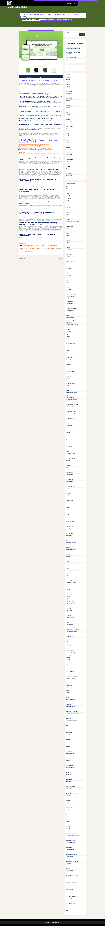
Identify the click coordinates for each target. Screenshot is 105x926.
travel (67, 802)
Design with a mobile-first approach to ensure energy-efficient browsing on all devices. (39, 153)
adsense (68, 207)
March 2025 (68, 117)
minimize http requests (55, 248)
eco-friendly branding (52, 245)
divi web (68, 385)
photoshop (68, 655)
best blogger (69, 249)
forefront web (69, 446)
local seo (68, 547)
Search (67, 32)
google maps (69, 477)
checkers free (69, 315)
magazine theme (70, 563)
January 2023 (69, 178)
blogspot (68, 284)
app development (70, 226)
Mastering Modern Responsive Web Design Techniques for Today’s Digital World (75, 56)
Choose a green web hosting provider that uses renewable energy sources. (36, 149)
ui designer (68, 816)
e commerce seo (70, 402)
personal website (70, 650)
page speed (69, 645)
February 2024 (69, 147)
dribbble (68, 388)
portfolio (68, 664)
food (67, 441)
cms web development (71, 320)
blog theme (68, 275)
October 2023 (69, 156)
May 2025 (68, 112)
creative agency (69, 338)
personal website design (71, 652)
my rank (67, 605)
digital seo (68, 376)
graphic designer (70, 502)
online (67, 622)
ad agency (68, 198)
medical (68, 589)
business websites (70, 310)
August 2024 (69, 133)
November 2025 (69, 98)
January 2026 (69, 93)
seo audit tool (69, 737)
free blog (68, 451)
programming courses (71, 680)
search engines (69, 718)
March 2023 (68, 173)
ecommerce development (72, 404)
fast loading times (47, 247)
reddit (67, 697)
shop (67, 770)
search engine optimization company (74, 716)
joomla (67, 531)
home (67, 507)
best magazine (69, 254)
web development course (72, 861)
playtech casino (69, 659)
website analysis (69, 870)
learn (67, 540)
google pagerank (70, 481)
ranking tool (68, 690)
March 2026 (68, 89)
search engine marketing (71, 709)
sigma (67, 777)
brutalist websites (70, 301)
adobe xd (68, 202)
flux (66, 439)
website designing (70, 877)
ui (66, 814)
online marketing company (72, 631)
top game (68, 800)
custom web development (72, 345)
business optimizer (70, 303)
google (67, 470)
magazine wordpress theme (72, 566)
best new (68, 256)
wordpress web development (72, 901)
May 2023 (68, 168)
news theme (69, 610)
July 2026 (68, 79)
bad (67, 245)
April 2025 (68, 114)
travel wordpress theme (71, 809)
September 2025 (70, 103)
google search (69, 484)
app (67, 223)
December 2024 (69, 124)
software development (71, 786)
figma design (69, 434)
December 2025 (69, 96)
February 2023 (69, 175)
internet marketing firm (71, 526)
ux (66, 823)
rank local (68, 687)
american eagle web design (72, 221)
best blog (68, 247)
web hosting (69, 863)
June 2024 (68, 138)
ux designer (68, 826)
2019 (67, 186)
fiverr (67, 437)
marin (67, 575)
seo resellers (69, 751)
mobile (67, 598)
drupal (67, 390)
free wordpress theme (71, 453)
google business (69, 474)
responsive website (70, 699)
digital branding (69, 369)
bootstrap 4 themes (70, 291)
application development (71, 231)
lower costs (46, 248)
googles (68, 498)
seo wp (67, 758)
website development (71, 880)
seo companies (69, 739)
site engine (68, 781)
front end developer (70, 458)
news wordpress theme (71, 612)
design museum (69, 357)
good (67, 467)
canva (67, 313)
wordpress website (70, 903)
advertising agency (70, 209)
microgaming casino (70, 594)
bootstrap (68, 287)
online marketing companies (72, 629)
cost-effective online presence (38, 245)
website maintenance (71, 882)
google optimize (69, 479)
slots (67, 784)
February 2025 (69, 119)
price (67, 673)
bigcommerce (69, 268)
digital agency (69, 366)
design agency (69, 352)
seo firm (68, 746)
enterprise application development (74, 427)
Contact (75, 3)
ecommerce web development (73, 416)
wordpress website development (73, 905)
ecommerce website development (74, 423)
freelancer (68, 456)
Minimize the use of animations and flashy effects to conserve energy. (35, 146)
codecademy (69, 327)
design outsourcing (70, 359)
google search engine (71, 486)
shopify (67, 772)
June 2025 (68, 110)
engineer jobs (69, 425)
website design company (71, 875)
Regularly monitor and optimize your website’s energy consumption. (34, 155)
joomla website (69, 533)
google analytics (69, 472)
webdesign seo (69, 866)
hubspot (68, 516)
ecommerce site (70, 409)
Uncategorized (36, 19)
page (67, 641)
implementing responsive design (73, 519)
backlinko (68, 242)
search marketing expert (71, 720)
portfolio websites (70, 671)
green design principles (25, 248)
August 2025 (69, 105)
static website (69, 791)
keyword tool (69, 535)
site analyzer (69, 779)
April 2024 (68, 142)
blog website (69, 280)
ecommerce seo (70, 406)
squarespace (69, 788)
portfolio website (70, 669)
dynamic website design (71, 399)
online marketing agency (71, 627)
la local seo (68, 538)
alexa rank (68, 216)
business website (70, 306)
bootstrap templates (71, 294)
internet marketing (70, 523)
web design (68, 837)
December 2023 (69, 152)
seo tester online (70, 753)
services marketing (70, 767)
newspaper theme (70, 617)
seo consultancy (69, 744)
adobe (67, 200)
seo (67, 727)
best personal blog (70, 261)
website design (69, 873)
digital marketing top (70, 373)
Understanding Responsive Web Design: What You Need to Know (75, 60)
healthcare (68, 505)
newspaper (68, 615)
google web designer (71, 495)
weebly (67, 884)
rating (67, 692)
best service (69, 263)
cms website (69, 322)
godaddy (68, 465)
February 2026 (69, 91)
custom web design (70, 343)
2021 (67, 191)
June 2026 (68, 81)
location (68, 554)
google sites (69, 488)
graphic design (69, 500)
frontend (68, 460)
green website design (37, 248)
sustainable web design (71, 793)
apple (67, 228)
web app (68, 830)
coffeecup (68, 329)
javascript (68, 528)
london (67, 559)
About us (69, 3)
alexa (67, 214)
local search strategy (71, 545)
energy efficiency (24, 247)
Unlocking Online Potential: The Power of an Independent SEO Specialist (75, 48)
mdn (67, 584)
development (69, 364)
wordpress (68, 894)
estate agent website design (72, 430)
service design (69, 762)
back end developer (70, 238)
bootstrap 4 (68, 289)
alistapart (68, 219)
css (66, 341)
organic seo (68, 638)
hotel (67, 509)
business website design (71, 308)
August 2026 (68, 77)
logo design (68, 556)
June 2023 (68, 166)
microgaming (69, 591)
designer (68, 362)
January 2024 (69, 149)
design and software (70, 355)
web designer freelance (71, 854)
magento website (70, 573)
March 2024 (68, 145)
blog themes (69, 277)
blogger (67, 282)
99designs (68, 193)
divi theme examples (70, 383)
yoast (67, 910)
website (68, 868)
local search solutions (71, 542)
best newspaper (69, 259)
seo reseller (68, 748)
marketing (68, 577)
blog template (69, 273)
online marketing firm (70, 634)
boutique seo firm (70, 296)
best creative (69, 252)
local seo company (70, 549)
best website (69, 266)
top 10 (67, 798)
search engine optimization (72, 713)
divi (66, 381)
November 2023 (69, 154)
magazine (68, 561)
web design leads (70, 849)
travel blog (68, 805)
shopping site (69, 774)
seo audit (68, 734)
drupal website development (72, 395)
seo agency (68, 730)
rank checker (69, 685)
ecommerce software (71, 411)
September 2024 (70, 131)
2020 (67, 188)
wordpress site (69, 898)
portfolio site (69, 666)
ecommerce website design (72, 420)
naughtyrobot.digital (17, 7)
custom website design (71, 348)
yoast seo (68, 912)
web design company (71, 842)
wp (66, 908)
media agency (69, 587)
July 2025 (68, 107)
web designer (69, 852)
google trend (69, 491)
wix (66, 891)
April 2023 (68, 171)
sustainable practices (53, 250)
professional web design (71, 676)
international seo (70, 521)
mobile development (70, 601)
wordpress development (71, 896)
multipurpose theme (70, 603)
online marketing (69, 624)
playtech (68, 657)
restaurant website (70, 706)
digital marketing (70, 371)
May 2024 (68, 140)
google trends (69, 493)
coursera (68, 336)
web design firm (69, 847)
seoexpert (68, 760)
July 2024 (68, 135)
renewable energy (43, 250)
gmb (67, 463)
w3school (68, 828)
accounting (68, 195)
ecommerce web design (71, 413)
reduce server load (33, 250)
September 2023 (69, 159)
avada (67, 235)
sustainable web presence (26, 251)
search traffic (69, 723)
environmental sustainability (36, 247)
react (67, 695)
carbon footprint (27, 245)
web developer (69, 856)
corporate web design (71, 334)
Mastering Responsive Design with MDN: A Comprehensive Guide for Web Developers (75, 52)
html (67, 512)
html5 (67, 514)
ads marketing (69, 205)
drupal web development (71, 392)
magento (68, 568)
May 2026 (68, 84)
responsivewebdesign (71, 702)
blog (67, 270)
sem (67, 725)
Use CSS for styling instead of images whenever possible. (32, 145)
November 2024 (69, 126)
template (68, 795)
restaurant (68, 704)
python (67, 683)
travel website (69, 807)
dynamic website (70, 397)
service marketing (70, 765)
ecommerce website (70, 418)
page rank (68, 643)
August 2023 (68, 161)
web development (70, 859)
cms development (70, 317)
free (67, 448)
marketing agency (70, 580)
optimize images (24, 250)
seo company (69, 741)
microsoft (68, 596)
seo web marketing (70, 755)
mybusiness (68, 608)
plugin (67, 662)
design (67, 350)
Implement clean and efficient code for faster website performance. (35, 148)
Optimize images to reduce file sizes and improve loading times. (34, 144)
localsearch (68, 552)
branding (68, 298)
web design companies (71, 840)
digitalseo (68, 378)
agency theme (69, 212)
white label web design (71, 889)
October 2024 (69, 128)
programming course (70, 678)
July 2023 (68, 164)
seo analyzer (69, 732)
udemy (67, 812)
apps (67, 233)
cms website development (72, 324)
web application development (73, 835)
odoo (67, 620)
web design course (70, 845)
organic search (69, 636)
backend (68, 240)
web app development (71, 833)
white (67, 887)
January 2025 (69, 121)
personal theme (69, 648)
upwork (67, 821)
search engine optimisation (72, 711)
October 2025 (69, 100)
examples (68, 432)
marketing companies (71, 582)
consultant (68, 331)
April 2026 (68, 86)
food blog (68, 444)
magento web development (72, 570)
